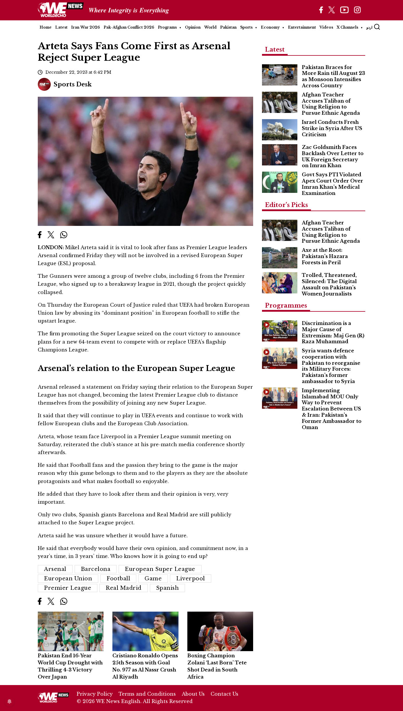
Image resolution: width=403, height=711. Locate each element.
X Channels (347, 27)
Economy (270, 27)
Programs (167, 27)
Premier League (67, 588)
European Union (68, 578)
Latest (61, 27)
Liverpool (190, 578)
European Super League (160, 569)
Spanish (167, 588)
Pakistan (228, 27)
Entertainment (302, 27)
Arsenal (55, 569)
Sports (246, 27)
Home (46, 27)
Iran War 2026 (85, 27)
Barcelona (96, 569)
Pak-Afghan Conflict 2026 (129, 27)
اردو (369, 27)
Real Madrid (124, 588)
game (153, 578)
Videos (326, 27)
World (210, 27)
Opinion (193, 27)
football (118, 578)
